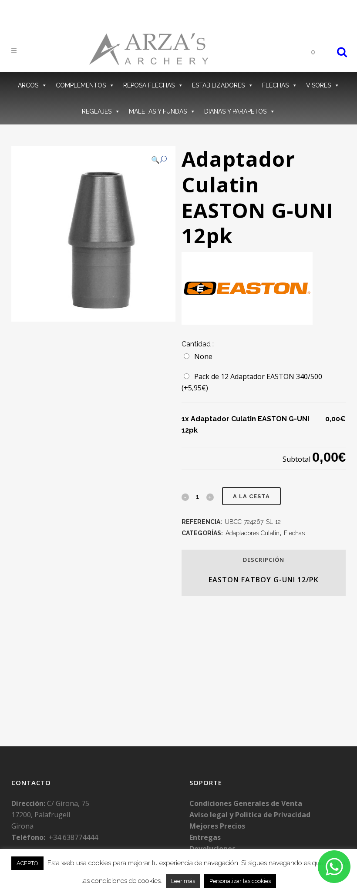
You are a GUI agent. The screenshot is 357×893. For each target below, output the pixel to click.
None (201, 356)
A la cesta (251, 496)
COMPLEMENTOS (81, 85)
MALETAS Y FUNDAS (158, 111)
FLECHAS (275, 85)
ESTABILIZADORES (218, 85)
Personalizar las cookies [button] (240, 881)
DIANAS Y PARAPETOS (235, 111)
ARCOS (28, 85)
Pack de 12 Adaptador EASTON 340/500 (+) (252, 382)
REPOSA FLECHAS (149, 85)
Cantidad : (198, 344)
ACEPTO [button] (27, 863)
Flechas (294, 533)
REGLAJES (96, 111)
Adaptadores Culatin (253, 533)
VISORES (318, 85)
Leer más (183, 881)
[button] (159, 160)
